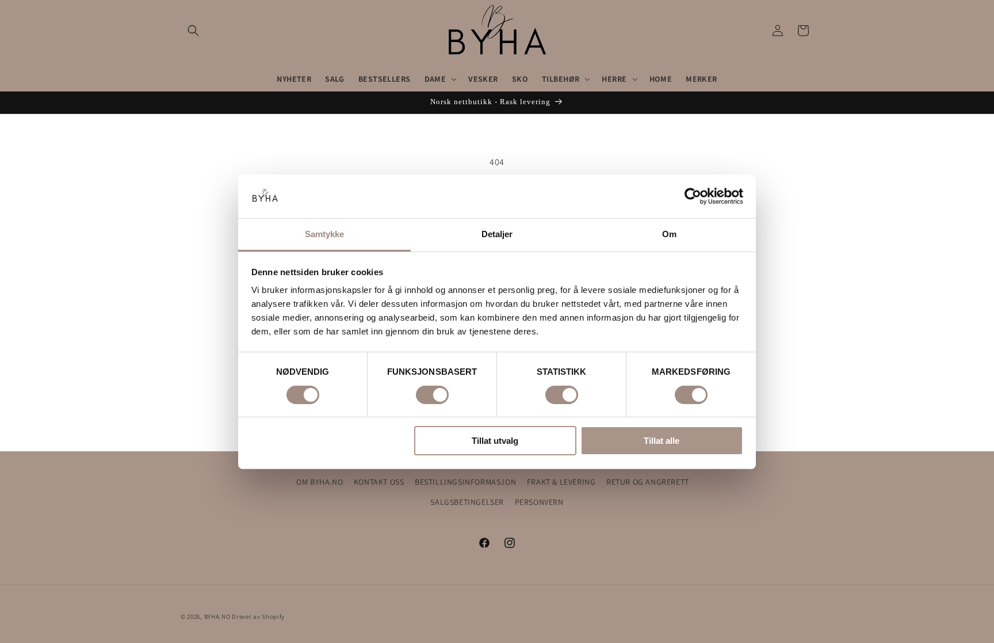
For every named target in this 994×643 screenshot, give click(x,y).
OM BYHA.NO (319, 482)
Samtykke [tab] (325, 234)
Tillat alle (661, 441)
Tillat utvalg (495, 441)
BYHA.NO (217, 616)
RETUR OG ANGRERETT (647, 482)
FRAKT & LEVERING (561, 482)
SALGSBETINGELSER (467, 502)
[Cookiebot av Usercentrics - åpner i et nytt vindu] (693, 196)
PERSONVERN (539, 502)
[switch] (432, 395)
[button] (193, 30)
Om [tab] (669, 234)
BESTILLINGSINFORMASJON (465, 482)
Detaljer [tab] (497, 234)
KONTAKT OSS (379, 482)
